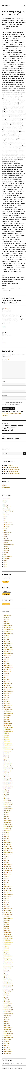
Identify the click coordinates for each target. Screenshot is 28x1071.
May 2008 (6, 997)
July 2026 (6, 617)
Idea (5, 518)
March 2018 (7, 777)
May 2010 (6, 950)
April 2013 (6, 882)
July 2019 (6, 753)
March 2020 (7, 741)
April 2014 (6, 862)
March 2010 (7, 954)
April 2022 (6, 701)
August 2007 (7, 1015)
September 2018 (8, 769)
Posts (5, 485)
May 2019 (6, 757)
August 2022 (7, 693)
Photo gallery (7, 532)
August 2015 (7, 830)
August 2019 (7, 751)
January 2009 (7, 982)
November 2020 (8, 727)
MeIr (5, 288)
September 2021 (8, 713)
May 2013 (6, 880)
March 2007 (7, 1025)
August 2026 (7, 615)
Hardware (6, 514)
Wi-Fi (5, 564)
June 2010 (6, 948)
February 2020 (8, 743)
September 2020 (8, 731)
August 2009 (7, 968)
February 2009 (8, 980)
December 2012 (8, 890)
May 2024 (6, 661)
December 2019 (8, 745)
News (5, 528)
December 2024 (8, 647)
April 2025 (6, 639)
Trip (5, 554)
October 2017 (7, 785)
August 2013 (7, 874)
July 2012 (6, 898)
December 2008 (8, 984)
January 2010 (7, 958)
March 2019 (7, 761)
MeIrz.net (6, 5)
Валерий (7, 309)
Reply (4, 326)
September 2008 (8, 990)
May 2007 (6, 1021)
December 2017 (8, 781)
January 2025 (7, 645)
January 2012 (7, 910)
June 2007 (6, 1019)
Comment (5, 359)
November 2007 (8, 1009)
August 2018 (7, 771)
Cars (5, 503)
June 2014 (6, 858)
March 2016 (7, 818)
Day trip (6, 505)
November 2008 (8, 986)
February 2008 (8, 1003)
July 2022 (6, 695)
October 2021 (7, 711)
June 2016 (6, 814)
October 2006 (7, 1035)
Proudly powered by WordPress (15, 1068)
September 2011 (8, 918)
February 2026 (8, 625)
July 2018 (6, 773)
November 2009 (8, 962)
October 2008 (7, 988)
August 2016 (7, 810)
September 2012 (8, 894)
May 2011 (6, 926)
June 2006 (6, 1043)
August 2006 (7, 1039)
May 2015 (6, 836)
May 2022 (6, 699)
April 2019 (6, 759)
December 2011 (8, 912)
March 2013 (7, 884)
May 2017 (6, 794)
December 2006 (8, 1031)
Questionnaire (8, 540)
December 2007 (8, 1007)
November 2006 (8, 1033)
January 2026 (7, 627)
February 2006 (8, 1051)
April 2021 (6, 719)
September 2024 (8, 653)
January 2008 (7, 1005)
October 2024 (7, 651)
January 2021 (7, 725)
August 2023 (7, 671)
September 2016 (8, 808)
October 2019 (7, 747)
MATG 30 (10, 465)
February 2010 (8, 956)
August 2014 (7, 854)
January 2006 (7, 1053)
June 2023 (6, 675)
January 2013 (7, 888)
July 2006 (6, 1041)
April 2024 (6, 663)
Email (4, 388)
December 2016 (8, 802)
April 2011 (6, 928)
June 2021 (6, 717)
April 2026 (7, 623)
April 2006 (7, 1047)
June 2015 (6, 834)
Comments (6, 487)
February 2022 (8, 705)
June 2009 (6, 972)
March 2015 (7, 840)
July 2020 (6, 733)
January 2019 (7, 765)
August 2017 (7, 789)
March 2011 (7, 930)
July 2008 (6, 994)
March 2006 (7, 1049)
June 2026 (6, 619)
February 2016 (8, 820)
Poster (5, 536)
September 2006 (8, 1037)
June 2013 (6, 878)
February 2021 (8, 723)
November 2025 (8, 629)
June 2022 (6, 697)
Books (5, 501)
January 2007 (7, 1029)
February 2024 (8, 665)
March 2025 (7, 641)
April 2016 (6, 816)
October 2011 (7, 916)
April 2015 (6, 838)
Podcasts (6, 534)
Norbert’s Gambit (13, 467)
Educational (7, 509)
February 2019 (8, 763)
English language (8, 511)
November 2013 (8, 870)
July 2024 (6, 657)
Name (4, 381)
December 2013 (8, 868)
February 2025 (8, 643)
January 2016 (7, 822)
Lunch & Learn (8, 522)
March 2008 (7, 1001)
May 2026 (6, 621)
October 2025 (7, 631)
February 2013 (8, 886)
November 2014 (8, 848)
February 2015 (8, 842)
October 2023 (7, 669)
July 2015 (6, 832)
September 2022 (8, 691)
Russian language (6, 290)
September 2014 (8, 852)
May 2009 (6, 974)
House (5, 516)
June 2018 (6, 775)
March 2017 (7, 798)
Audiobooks (7, 499)
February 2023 (8, 683)
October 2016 (7, 806)
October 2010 (7, 940)
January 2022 (7, 707)
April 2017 (6, 796)
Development (7, 507)
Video (5, 562)
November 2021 (8, 709)
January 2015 (7, 844)
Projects (6, 538)
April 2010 (6, 952)
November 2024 (8, 649)
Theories (6, 550)
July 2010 (6, 946)
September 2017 (8, 787)
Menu (23, 5)
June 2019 (6, 755)
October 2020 (7, 729)
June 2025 (6, 637)
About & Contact (7, 1060)
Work (5, 566)
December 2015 (8, 824)
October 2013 (7, 872)
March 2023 (7, 681)
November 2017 (8, 783)
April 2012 (6, 904)
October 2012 (7, 892)
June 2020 (6, 735)
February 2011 (7, 932)
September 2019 (8, 749)
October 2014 (7, 850)
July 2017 (6, 791)
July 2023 (6, 673)
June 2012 (6, 900)
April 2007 (6, 1023)
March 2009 (7, 978)
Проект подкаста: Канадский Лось (12, 1063)
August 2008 (7, 992)
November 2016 (8, 804)
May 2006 (6, 1045)
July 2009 (6, 970)
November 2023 (8, 667)
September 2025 (8, 633)
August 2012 (7, 896)
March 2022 (7, 703)
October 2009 (7, 964)
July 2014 (6, 856)
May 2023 (6, 677)
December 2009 (8, 960)
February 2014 (8, 864)
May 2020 (6, 737)
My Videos (6, 526)
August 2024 (7, 655)
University (6, 558)
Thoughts (6, 552)
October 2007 (7, 1011)
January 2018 (7, 779)
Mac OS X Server (8, 524)
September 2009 (8, 966)
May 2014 (6, 860)
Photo (20, 288)
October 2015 (7, 828)
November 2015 (8, 826)
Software (6, 548)
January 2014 (7, 866)
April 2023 (6, 679)
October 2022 (7, 689)
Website (4, 395)
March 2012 (7, 906)
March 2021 (7, 721)
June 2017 (6, 792)
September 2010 (8, 942)
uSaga (5, 560)
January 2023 (7, 685)
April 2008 (6, 999)
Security (6, 546)
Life (5, 520)
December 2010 (8, 936)
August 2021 (7, 715)
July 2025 (6, 635)
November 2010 (8, 938)
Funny (17, 288)
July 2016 (6, 812)
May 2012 (6, 902)
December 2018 (8, 767)
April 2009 (7, 976)
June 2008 (6, 996)
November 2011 (8, 914)
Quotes (6, 542)
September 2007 (8, 1013)
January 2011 (7, 934)
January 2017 (7, 800)
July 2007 (6, 1017)
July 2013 (6, 876)
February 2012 (8, 908)
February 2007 (8, 1027)
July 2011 (6, 922)
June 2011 (6, 924)
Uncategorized (8, 556)
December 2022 (8, 687)
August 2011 (7, 920)
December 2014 (8, 846)
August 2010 (7, 944)
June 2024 (6, 659)
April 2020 (6, 739)
